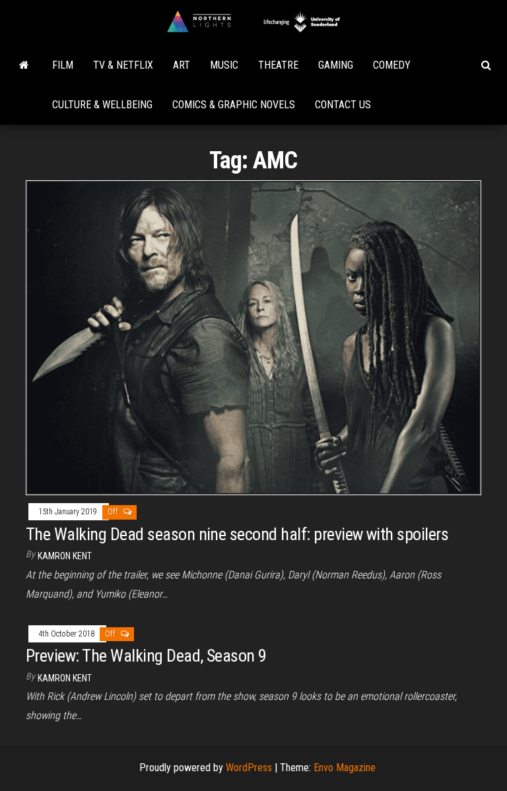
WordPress (249, 767)
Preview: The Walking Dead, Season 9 (146, 656)
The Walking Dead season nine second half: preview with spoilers (237, 534)
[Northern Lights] (24, 65)
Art (181, 65)
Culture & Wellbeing (102, 104)
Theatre (278, 65)
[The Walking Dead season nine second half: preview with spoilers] (253, 337)
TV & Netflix (123, 65)
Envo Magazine (345, 767)
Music (224, 65)
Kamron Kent (65, 556)
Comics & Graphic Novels (233, 104)
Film (62, 65)
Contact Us (343, 104)
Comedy (392, 65)
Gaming (335, 65)
